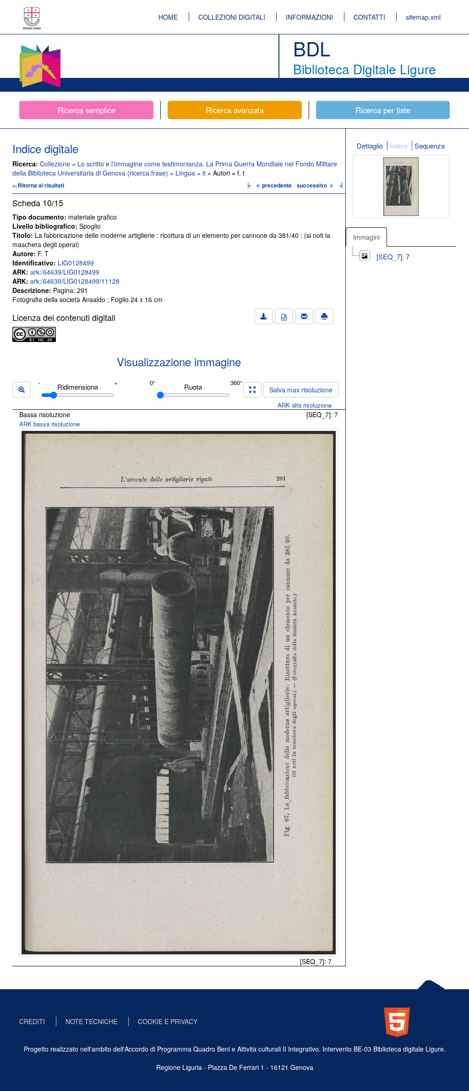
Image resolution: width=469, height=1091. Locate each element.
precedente (277, 185)
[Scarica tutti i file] (264, 316)
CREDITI (32, 1021)
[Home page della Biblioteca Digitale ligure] (39, 45)
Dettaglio (370, 145)
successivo (312, 185)
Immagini (366, 237)
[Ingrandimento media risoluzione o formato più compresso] (252, 389)
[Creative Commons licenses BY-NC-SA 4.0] (34, 333)
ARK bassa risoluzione (49, 423)
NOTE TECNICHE (91, 1021)
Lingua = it (191, 172)
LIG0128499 (76, 262)
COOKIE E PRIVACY (167, 1021)
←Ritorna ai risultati (38, 185)
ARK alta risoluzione (305, 405)
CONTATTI (369, 17)
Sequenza (429, 145)
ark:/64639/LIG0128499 (64, 271)
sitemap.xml (423, 17)
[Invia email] (304, 316)
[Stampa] (324, 316)
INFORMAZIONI (309, 17)
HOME (168, 17)
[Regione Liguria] (32, 11)
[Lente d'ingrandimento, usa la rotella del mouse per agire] (21, 389)
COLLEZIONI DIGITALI (231, 17)
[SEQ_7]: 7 (392, 256)
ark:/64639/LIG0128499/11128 (75, 281)
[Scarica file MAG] (284, 316)
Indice (399, 145)
